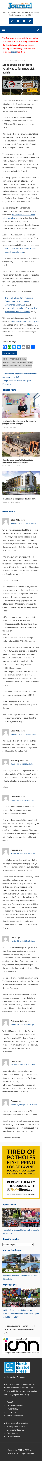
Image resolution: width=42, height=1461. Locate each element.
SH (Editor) (24, 61)
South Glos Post (13, 1436)
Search (14, 52)
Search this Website (15, 1415)
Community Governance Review (14, 359)
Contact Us (11, 1412)
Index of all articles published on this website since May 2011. (20, 1232)
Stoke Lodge (27, 366)
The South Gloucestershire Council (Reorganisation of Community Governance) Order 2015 (19, 301)
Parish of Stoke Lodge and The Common (17, 362)
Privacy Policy (12, 1409)
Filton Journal (12, 1433)
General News (9, 353)
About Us (10, 1402)
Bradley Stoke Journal (16, 1426)
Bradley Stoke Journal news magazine (25, 322)
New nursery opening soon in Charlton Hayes (19, 499)
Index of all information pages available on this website (19, 1277)
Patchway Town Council (12, 366)
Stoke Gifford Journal (15, 1430)
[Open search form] (38, 30)
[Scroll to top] (38, 1457)
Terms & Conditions (15, 1405)
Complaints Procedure (16, 1377)
